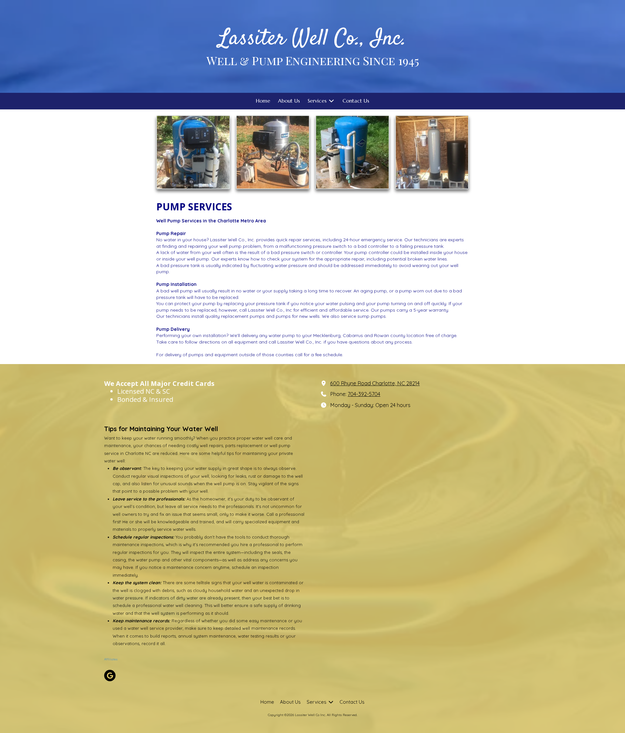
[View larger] (193, 152)
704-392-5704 (364, 394)
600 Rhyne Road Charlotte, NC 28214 (375, 383)
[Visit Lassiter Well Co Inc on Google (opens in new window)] (110, 675)
